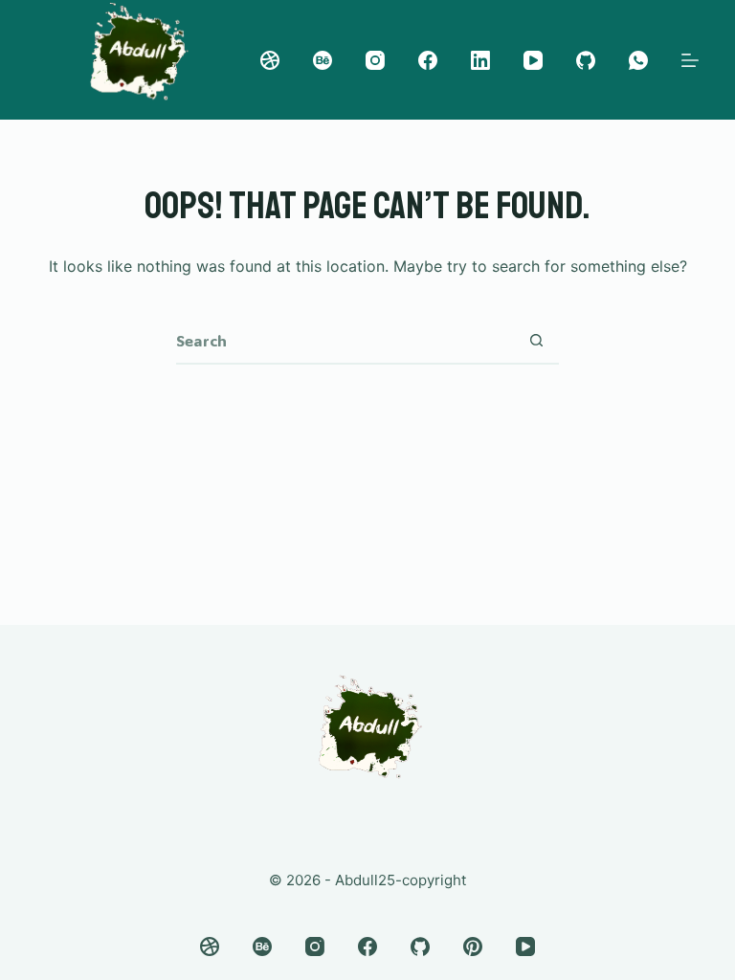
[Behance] (322, 60)
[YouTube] (533, 60)
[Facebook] (427, 60)
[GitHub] (585, 60)
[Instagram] (375, 60)
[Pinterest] (472, 946)
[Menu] (690, 60)
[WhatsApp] (638, 60)
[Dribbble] (269, 60)
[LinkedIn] (480, 60)
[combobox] (344, 340)
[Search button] (536, 340)
